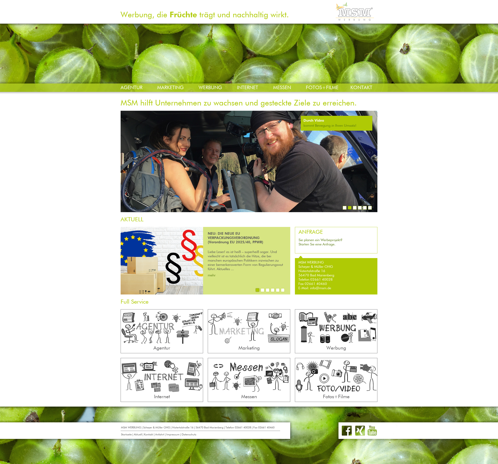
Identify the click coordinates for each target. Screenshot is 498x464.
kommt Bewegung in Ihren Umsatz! (329, 125)
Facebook (346, 430)
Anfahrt (159, 434)
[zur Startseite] (355, 19)
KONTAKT (361, 87)
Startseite (126, 434)
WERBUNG (210, 87)
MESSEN (282, 87)
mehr (212, 275)
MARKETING (170, 87)
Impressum (173, 434)
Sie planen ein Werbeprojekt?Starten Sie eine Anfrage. (320, 237)
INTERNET (247, 87)
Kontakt (148, 434)
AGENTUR (131, 87)
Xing (360, 430)
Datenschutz (189, 434)
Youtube (372, 430)
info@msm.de (320, 288)
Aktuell (138, 434)
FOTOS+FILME (322, 87)
